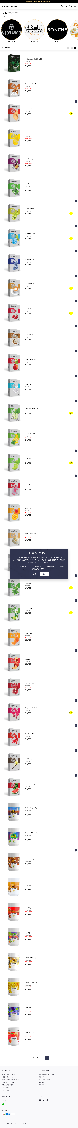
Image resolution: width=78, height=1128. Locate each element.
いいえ (33, 574)
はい (44, 574)
